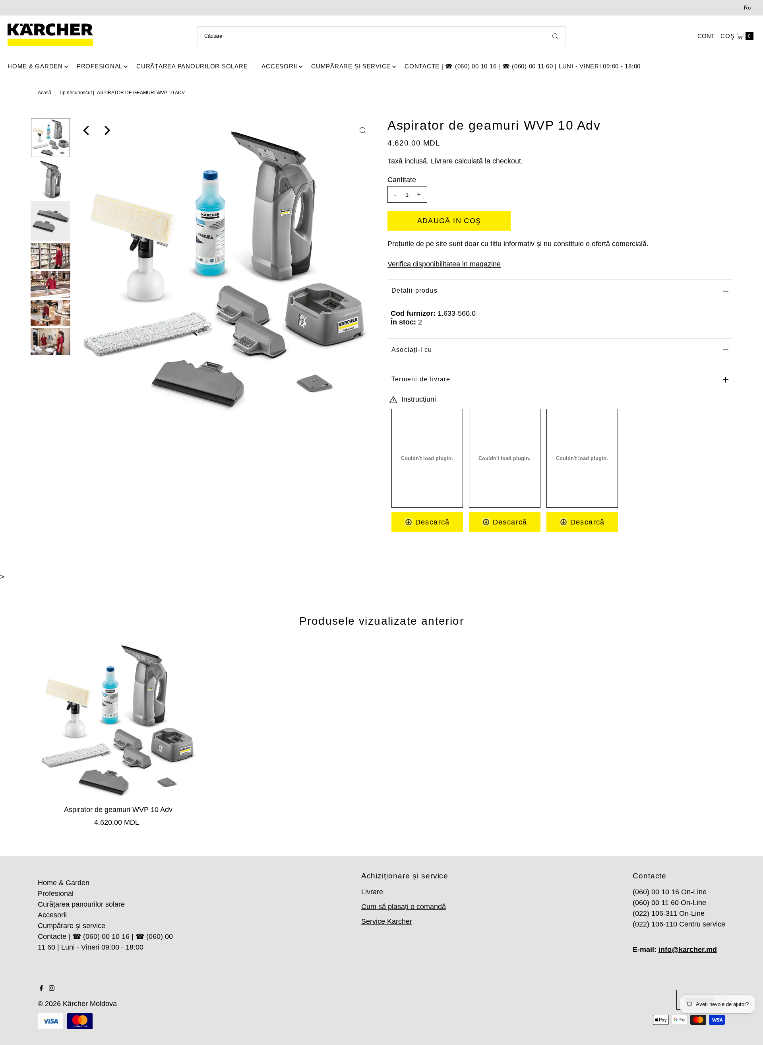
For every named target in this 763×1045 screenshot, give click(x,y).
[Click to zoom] (363, 130)
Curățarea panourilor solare (192, 66)
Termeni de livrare (421, 379)
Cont (706, 36)
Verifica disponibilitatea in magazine (444, 264)
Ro (747, 8)
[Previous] (87, 130)
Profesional (99, 66)
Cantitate (401, 180)
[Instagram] (51, 988)
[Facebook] (41, 988)
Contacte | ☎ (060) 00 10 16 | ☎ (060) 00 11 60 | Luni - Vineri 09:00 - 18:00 (523, 66)
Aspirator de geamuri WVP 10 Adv (118, 810)
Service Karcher (386, 921)
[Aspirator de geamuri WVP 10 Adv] (118, 720)
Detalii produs (414, 290)
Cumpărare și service (351, 66)
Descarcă (430, 522)
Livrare (442, 161)
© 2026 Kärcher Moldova (77, 1004)
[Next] (106, 130)
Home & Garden (35, 66)
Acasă (44, 92)
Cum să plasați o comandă (403, 907)
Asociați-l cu (411, 349)
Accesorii (279, 66)
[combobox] (381, 36)
